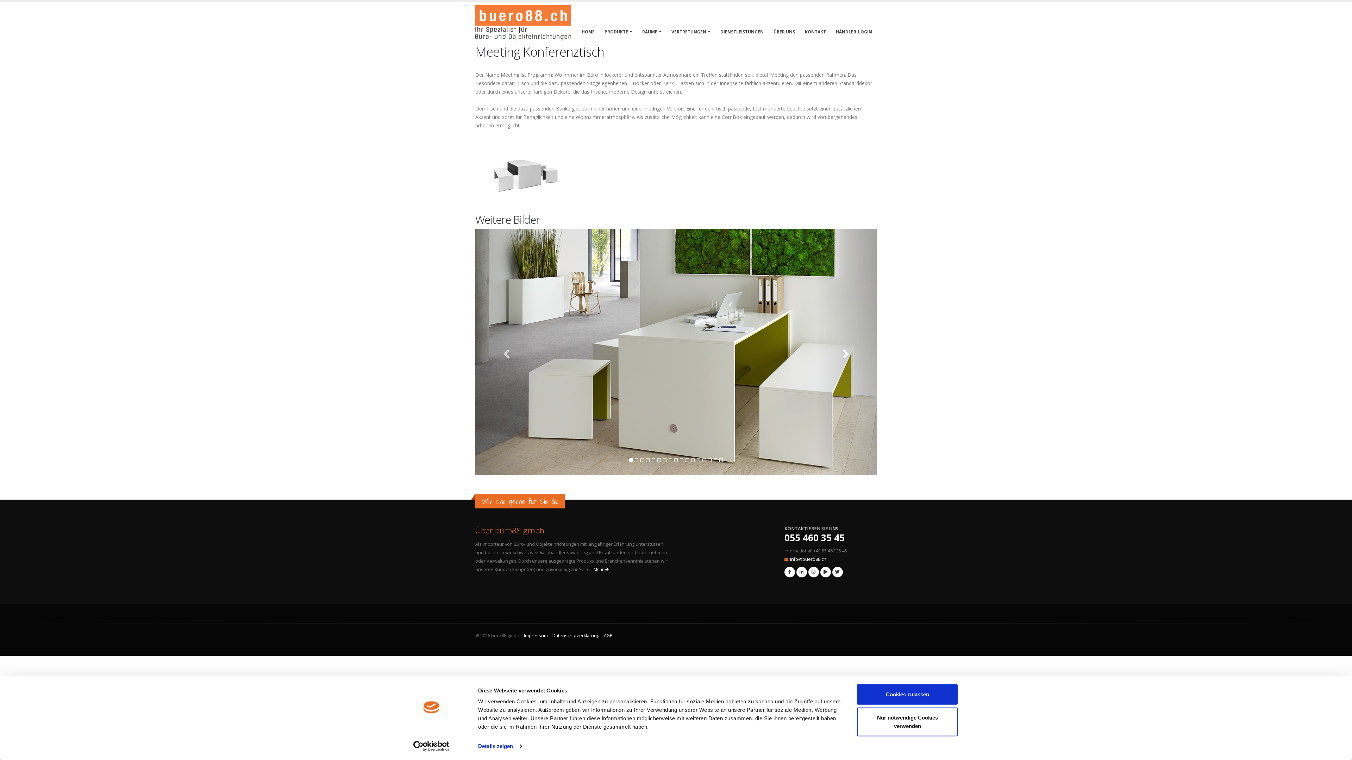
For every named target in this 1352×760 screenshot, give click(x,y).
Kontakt (815, 32)
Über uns (784, 32)
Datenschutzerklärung (575, 636)
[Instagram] (813, 572)
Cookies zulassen (907, 694)
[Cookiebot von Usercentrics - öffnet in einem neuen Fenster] (431, 746)
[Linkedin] (801, 572)
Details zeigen (495, 746)
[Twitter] (837, 572)
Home (588, 32)
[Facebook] (789, 572)
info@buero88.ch (808, 559)
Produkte (616, 32)
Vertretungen (688, 32)
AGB (608, 636)
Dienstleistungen (742, 32)
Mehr (599, 569)
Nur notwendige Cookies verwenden (907, 721)
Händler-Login (854, 32)
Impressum (536, 636)
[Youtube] (825, 572)
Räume (649, 32)
